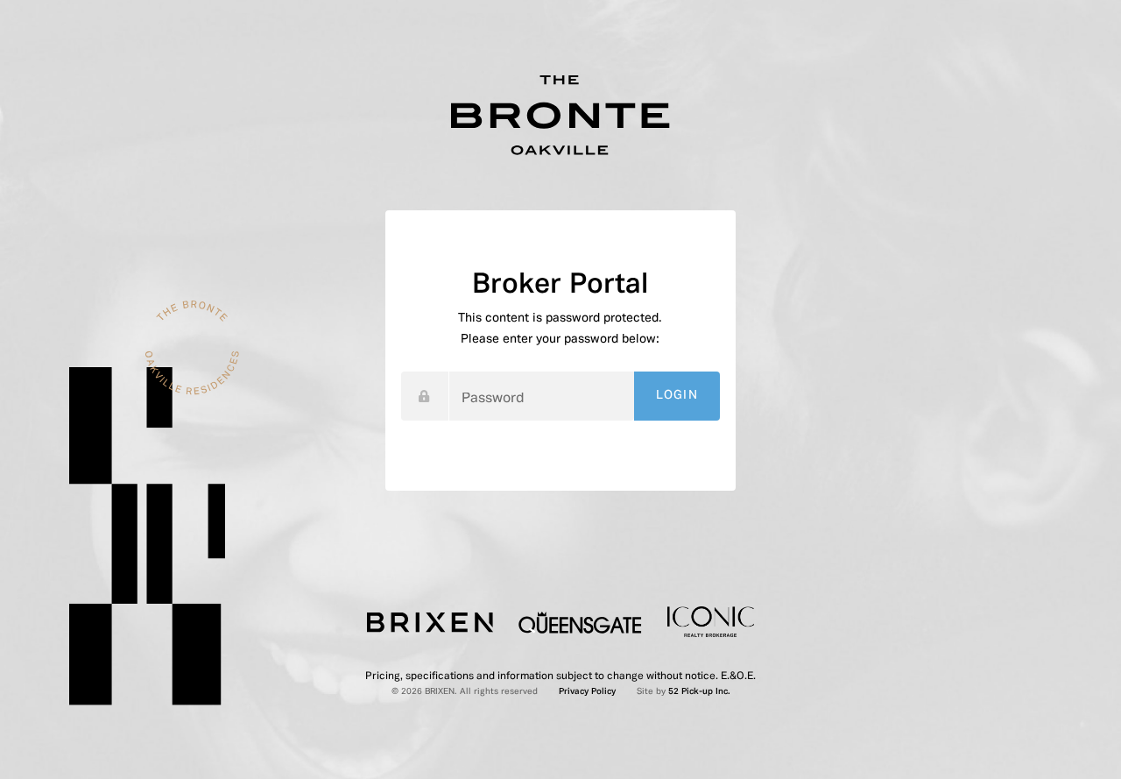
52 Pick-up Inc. (699, 692)
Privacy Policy (587, 692)
